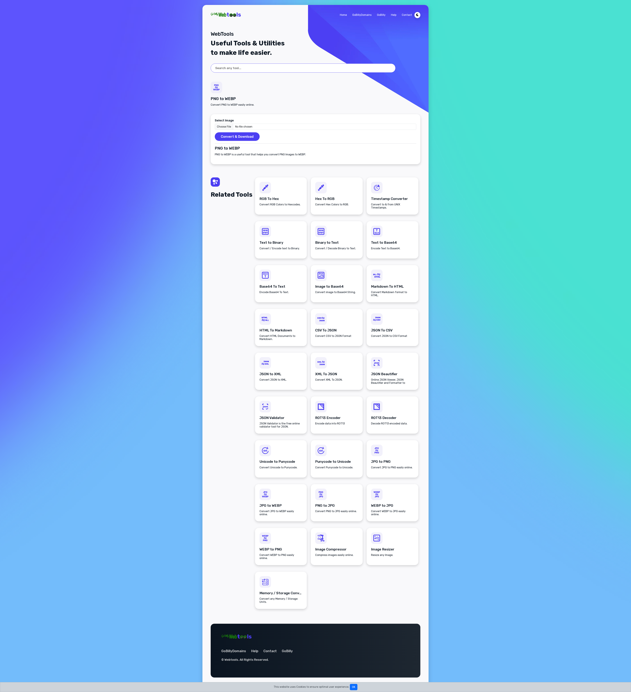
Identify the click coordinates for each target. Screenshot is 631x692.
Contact (407, 14)
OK (353, 687)
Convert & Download (237, 137)
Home (343, 14)
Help (393, 14)
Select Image (224, 120)
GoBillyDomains (362, 14)
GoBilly (381, 14)
